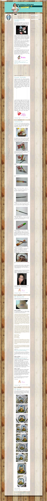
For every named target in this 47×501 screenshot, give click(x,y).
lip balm (19, 62)
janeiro (7, 72)
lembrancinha (16, 62)
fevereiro (7, 78)
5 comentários (16, 61)
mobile (22, 62)
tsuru (17, 63)
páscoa (15, 63)
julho (6, 67)
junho (6, 68)
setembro (7, 82)
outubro (7, 65)
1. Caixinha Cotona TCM (18, 121)
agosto (7, 83)
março (6, 77)
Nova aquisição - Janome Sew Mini (20, 77)
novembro (7, 64)
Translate (37, 16)
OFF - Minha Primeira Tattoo (19, 296)
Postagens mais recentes (19, 492)
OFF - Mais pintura (17, 389)
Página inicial (26, 492)
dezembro (7, 63)
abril (6, 76)
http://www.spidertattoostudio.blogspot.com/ (20, 358)
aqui (21, 79)
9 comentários (16, 385)
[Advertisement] (21, 69)
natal (24, 62)
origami (27, 62)
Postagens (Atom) (19, 494)
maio (6, 69)
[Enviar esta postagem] (19, 61)
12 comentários (16, 293)
